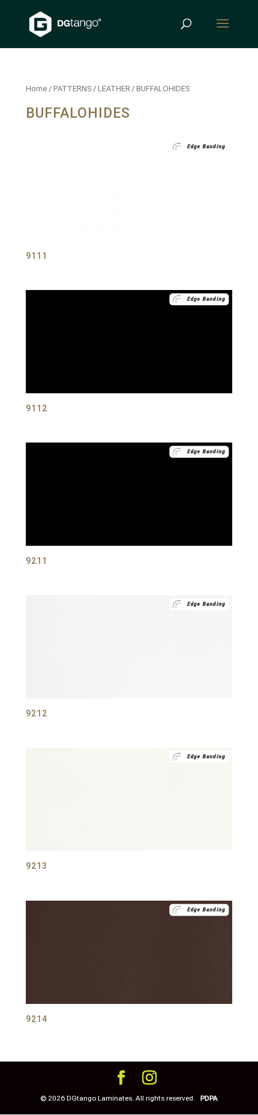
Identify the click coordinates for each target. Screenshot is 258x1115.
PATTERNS (72, 88)
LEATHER (114, 88)
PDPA (209, 1098)
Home (36, 88)
